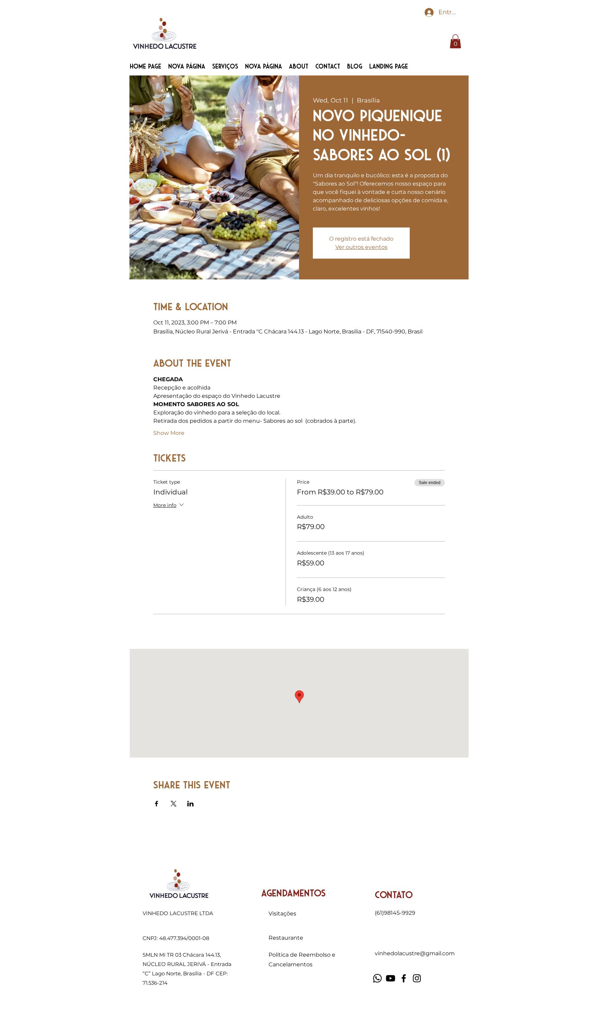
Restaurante (286, 937)
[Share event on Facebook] (156, 803)
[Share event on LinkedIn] (190, 803)
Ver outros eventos (361, 247)
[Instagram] (416, 978)
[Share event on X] (173, 803)
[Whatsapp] (377, 978)
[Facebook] (403, 978)
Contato (394, 895)
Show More (168, 433)
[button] (455, 41)
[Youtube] (390, 978)
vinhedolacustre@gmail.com (415, 953)
